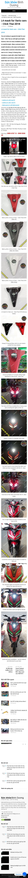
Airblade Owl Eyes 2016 (16, 852)
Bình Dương (14, 4)
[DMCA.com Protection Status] (6, 819)
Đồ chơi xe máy (12, 15)
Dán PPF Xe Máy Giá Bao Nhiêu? (18, 701)
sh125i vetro (4, 817)
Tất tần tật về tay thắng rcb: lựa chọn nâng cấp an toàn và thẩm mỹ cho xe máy (16, 775)
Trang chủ (4, 15)
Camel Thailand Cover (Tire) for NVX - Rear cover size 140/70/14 (20, 671)
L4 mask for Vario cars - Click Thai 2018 (11, 17)
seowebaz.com (16, 876)
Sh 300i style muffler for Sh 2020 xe (8, 670)
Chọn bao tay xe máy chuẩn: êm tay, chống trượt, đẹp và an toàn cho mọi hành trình (15, 767)
